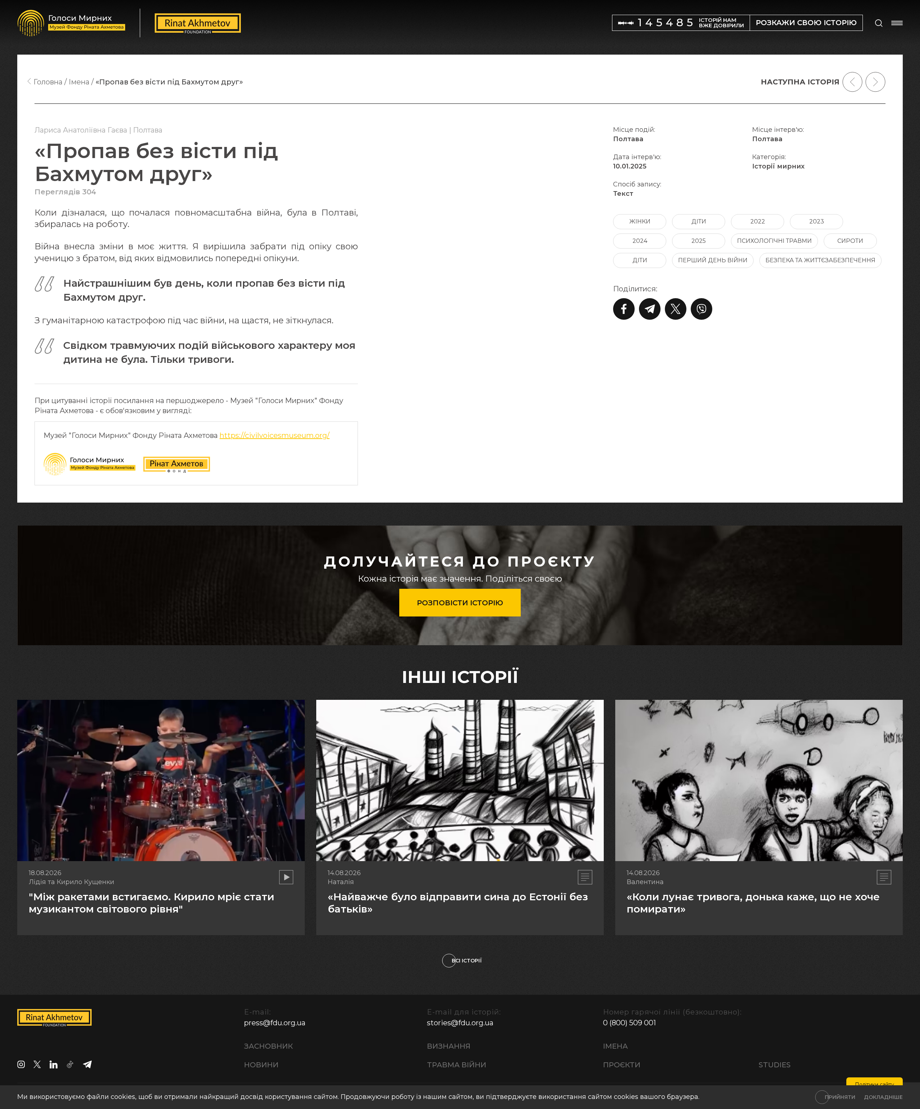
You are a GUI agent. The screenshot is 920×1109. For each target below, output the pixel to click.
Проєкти (621, 1065)
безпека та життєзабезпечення (820, 260)
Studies (775, 1065)
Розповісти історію (460, 603)
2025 (698, 240)
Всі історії (467, 960)
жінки (639, 221)
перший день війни (713, 260)
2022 (757, 221)
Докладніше (883, 1097)
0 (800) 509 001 (629, 1022)
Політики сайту (874, 1084)
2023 (816, 221)
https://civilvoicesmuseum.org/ (275, 435)
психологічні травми (774, 240)
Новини (261, 1065)
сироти (850, 240)
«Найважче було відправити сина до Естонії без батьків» (458, 903)
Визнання (448, 1046)
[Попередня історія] (852, 82)
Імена (615, 1046)
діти (698, 221)
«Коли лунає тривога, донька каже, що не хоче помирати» (753, 903)
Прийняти (840, 1097)
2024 (639, 240)
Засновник (268, 1046)
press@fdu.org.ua (274, 1022)
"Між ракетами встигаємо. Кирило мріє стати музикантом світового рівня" (151, 903)
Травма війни (456, 1065)
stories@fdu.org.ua (460, 1022)
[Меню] (897, 23)
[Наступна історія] (875, 82)
